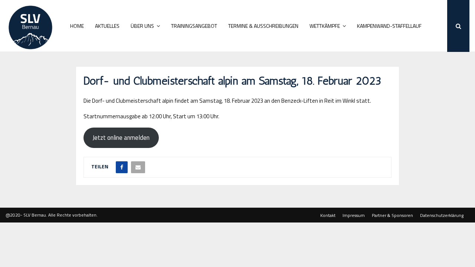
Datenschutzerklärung (441, 215)
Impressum (354, 215)
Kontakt (327, 215)
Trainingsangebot (194, 26)
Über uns (142, 26)
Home (77, 26)
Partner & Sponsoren (392, 215)
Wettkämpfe (324, 26)
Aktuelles (107, 26)
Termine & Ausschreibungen (263, 26)
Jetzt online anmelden (121, 137)
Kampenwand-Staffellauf (389, 26)
